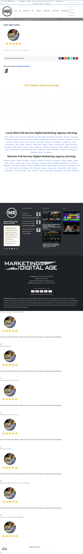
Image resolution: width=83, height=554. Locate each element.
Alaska (13, 160)
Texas (24, 170)
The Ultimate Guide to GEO (65, 112)
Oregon (44, 168)
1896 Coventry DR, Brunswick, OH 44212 (44, 283)
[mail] (13, 1)
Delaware (57, 160)
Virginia (41, 170)
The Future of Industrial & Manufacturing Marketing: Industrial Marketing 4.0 (68, 97)
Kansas (28, 163)
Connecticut (49, 160)
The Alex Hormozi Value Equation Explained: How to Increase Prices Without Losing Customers (51, 245)
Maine (49, 163)
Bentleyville (59, 137)
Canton (23, 139)
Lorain (17, 144)
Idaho (6, 163)
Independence (66, 142)
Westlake (34, 152)
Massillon (29, 144)
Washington (49, 170)
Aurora (12, 137)
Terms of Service (48, 294)
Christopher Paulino (9, 50)
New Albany (8, 147)
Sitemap (32, 294)
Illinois (12, 163)
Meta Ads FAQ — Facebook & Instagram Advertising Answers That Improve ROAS (41, 101)
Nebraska (38, 165)
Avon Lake (23, 137)
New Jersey (63, 165)
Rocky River (54, 147)
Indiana (17, 163)
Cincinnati (53, 139)
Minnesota (7, 165)
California (33, 160)
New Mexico (71, 165)
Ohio (31, 168)
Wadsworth (55, 149)
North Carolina (13, 168)
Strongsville (41, 149)
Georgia (69, 160)
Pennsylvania (52, 168)
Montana (30, 165)
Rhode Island (62, 168)
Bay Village (41, 137)
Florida (63, 160)
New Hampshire (53, 165)
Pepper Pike (38, 147)
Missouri (23, 165)
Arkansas (26, 160)
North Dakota (24, 168)
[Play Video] (63, 224)
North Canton (17, 147)
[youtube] (8, 1)
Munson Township (71, 144)
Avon (16, 137)
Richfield (46, 147)
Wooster (40, 152)
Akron (6, 137)
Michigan (74, 163)
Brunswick (16, 139)
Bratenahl (74, 137)
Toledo (49, 149)
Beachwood (50, 137)
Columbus (68, 139)
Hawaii (75, 160)
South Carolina (72, 168)
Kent (74, 142)
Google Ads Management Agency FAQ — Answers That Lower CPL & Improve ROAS (14, 113)
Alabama (7, 160)
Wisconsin (67, 170)
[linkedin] (11, 1)
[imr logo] (7, 6)
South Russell (14, 149)
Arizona (19, 160)
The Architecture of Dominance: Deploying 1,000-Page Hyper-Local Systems (39, 117)
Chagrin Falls (44, 139)
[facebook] (1, 1)
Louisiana (42, 163)
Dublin (22, 142)
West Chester (72, 149)
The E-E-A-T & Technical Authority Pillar (68, 92)
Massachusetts (65, 163)
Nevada (44, 165)
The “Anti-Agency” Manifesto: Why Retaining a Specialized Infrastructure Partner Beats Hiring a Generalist (51, 226)
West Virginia (58, 170)
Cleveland (61, 139)
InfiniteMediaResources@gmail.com (43, 281)
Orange (25, 147)
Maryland (55, 163)
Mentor (51, 144)
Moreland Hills (59, 144)
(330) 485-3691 (43, 278)
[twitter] (4, 1)
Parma (31, 147)
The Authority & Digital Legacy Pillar (40, 122)
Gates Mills (40, 142)
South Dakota (9, 170)
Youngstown (48, 152)
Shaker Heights (64, 147)
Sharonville (74, 147)
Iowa (23, 163)
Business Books (46, 247)
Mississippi (15, 165)
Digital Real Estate (46, 229)
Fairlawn (32, 142)
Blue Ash (67, 137)
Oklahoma (37, 168)
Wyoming (75, 170)
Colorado (41, 160)
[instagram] (6, 1)
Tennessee (18, 170)
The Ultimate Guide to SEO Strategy (67, 115)
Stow (34, 149)
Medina (45, 144)
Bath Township (32, 137)
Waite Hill (63, 149)
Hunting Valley (56, 142)
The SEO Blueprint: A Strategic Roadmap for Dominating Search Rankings (66, 108)
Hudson (47, 142)
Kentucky (35, 163)
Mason (22, 144)
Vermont (35, 170)
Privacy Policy (39, 294)
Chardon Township (33, 139)
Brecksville (7, 139)
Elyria (27, 142)
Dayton (16, 142)
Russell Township (26, 149)
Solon (7, 149)
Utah (29, 170)
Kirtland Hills (9, 144)
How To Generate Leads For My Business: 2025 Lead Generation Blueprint (39, 94)
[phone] (1, 3)
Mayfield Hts (37, 144)
